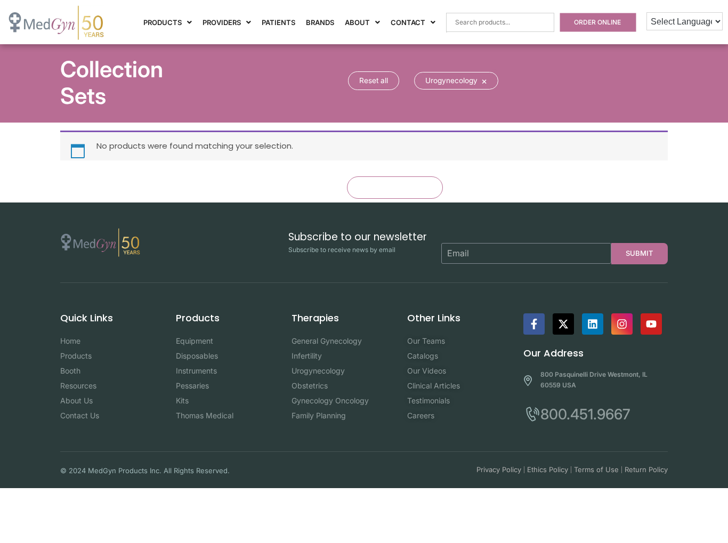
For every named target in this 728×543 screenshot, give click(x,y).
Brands (320, 22)
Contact (408, 22)
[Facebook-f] (534, 324)
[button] (167, 22)
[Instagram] (622, 324)
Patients (278, 22)
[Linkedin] (592, 324)
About (357, 22)
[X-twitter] (563, 324)
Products (162, 22)
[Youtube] (651, 324)
